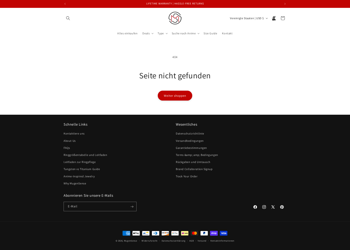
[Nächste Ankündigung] (285, 4)
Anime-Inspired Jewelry (79, 176)
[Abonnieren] (131, 206)
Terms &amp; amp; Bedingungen (197, 155)
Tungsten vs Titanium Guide (82, 169)
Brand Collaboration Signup (194, 169)
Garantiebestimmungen (191, 148)
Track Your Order (187, 176)
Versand (202, 240)
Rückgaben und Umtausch (193, 162)
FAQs (67, 148)
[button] (68, 18)
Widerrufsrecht (150, 240)
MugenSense (130, 240)
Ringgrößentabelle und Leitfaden (85, 155)
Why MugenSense (75, 183)
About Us (70, 141)
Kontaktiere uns (74, 134)
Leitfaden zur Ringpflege (80, 162)
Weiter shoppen (175, 96)
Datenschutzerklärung (174, 240)
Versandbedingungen (190, 141)
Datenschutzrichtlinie (190, 134)
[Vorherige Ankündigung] (65, 4)
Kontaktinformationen (222, 240)
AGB (191, 240)
